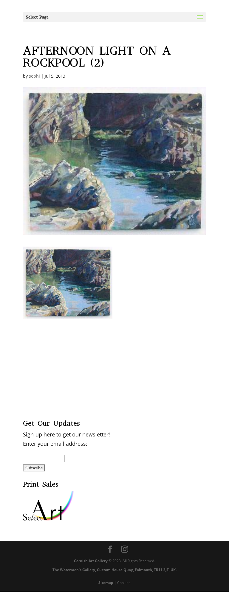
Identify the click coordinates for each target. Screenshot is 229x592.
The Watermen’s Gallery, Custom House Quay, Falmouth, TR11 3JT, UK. (114, 569)
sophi (34, 76)
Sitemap (105, 582)
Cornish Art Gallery (91, 560)
